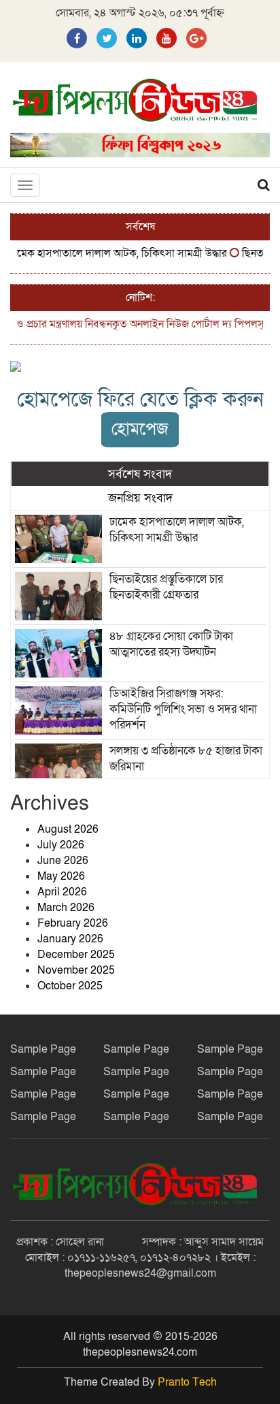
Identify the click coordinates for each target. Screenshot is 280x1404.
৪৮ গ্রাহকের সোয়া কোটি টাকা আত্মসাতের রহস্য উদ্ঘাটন (171, 644)
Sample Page (43, 1049)
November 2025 (76, 970)
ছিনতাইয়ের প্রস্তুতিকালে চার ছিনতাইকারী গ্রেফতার (166, 587)
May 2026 (61, 876)
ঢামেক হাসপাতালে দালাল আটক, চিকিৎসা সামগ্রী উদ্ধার (111, 253)
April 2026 (62, 891)
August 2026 (68, 829)
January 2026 (70, 938)
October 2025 (70, 985)
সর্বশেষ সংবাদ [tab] (140, 474)
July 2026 (60, 844)
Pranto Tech (187, 1382)
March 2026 (65, 907)
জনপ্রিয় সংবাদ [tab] (140, 498)
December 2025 (76, 954)
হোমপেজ (140, 429)
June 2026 (62, 860)
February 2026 (72, 923)
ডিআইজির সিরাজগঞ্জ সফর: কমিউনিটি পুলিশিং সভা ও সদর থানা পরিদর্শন (183, 709)
